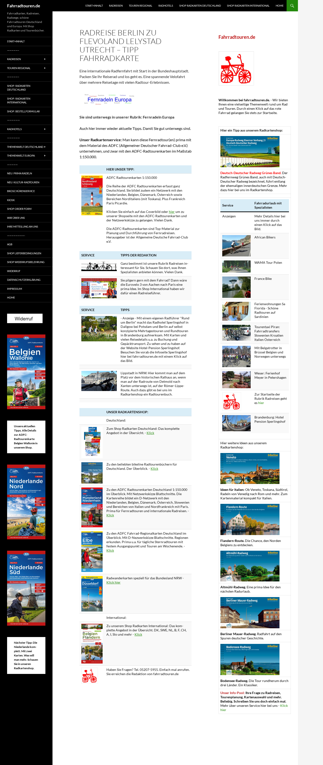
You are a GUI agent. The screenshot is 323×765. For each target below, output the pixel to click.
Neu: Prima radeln (19, 173)
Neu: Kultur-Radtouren (23, 182)
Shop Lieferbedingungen (24, 253)
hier (172, 212)
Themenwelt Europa (21, 155)
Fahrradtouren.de (23, 5)
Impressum (14, 288)
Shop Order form (19, 208)
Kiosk (11, 200)
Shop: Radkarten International (18, 100)
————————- (16, 235)
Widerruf (13, 271)
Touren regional (140, 5)
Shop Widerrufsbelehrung (25, 262)
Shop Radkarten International (248, 5)
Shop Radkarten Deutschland (200, 5)
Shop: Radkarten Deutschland (18, 87)
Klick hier (113, 582)
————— (12, 164)
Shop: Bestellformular (23, 111)
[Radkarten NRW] (92, 593)
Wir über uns (16, 217)
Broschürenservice (21, 191)
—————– (13, 50)
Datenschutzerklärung (23, 279)
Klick (150, 433)
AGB (9, 244)
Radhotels (165, 5)
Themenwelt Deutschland (25, 146)
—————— (13, 120)
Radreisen (116, 5)
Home (280, 5)
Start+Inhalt (94, 5)
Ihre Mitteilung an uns (22, 226)
